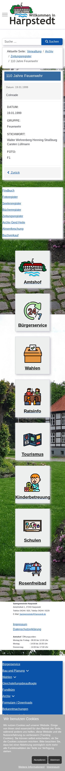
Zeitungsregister (12, 216)
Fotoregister (10, 196)
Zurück (15, 172)
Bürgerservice (11, 664)
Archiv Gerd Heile (13, 222)
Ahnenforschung (12, 228)
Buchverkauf (10, 235)
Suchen (53, 41)
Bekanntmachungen (15, 708)
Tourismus (33, 454)
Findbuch (8, 190)
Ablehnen (55, 760)
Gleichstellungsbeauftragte (19, 683)
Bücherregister (11, 209)
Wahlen (7, 677)
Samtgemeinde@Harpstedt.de (33, 614)
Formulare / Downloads (17, 702)
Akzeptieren (40, 760)
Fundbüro (8, 689)
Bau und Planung (13, 670)
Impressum (20, 624)
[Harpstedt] (32, 14)
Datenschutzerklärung (27, 629)
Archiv (6, 696)
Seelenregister (11, 203)
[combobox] (22, 41)
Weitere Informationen (31, 766)
